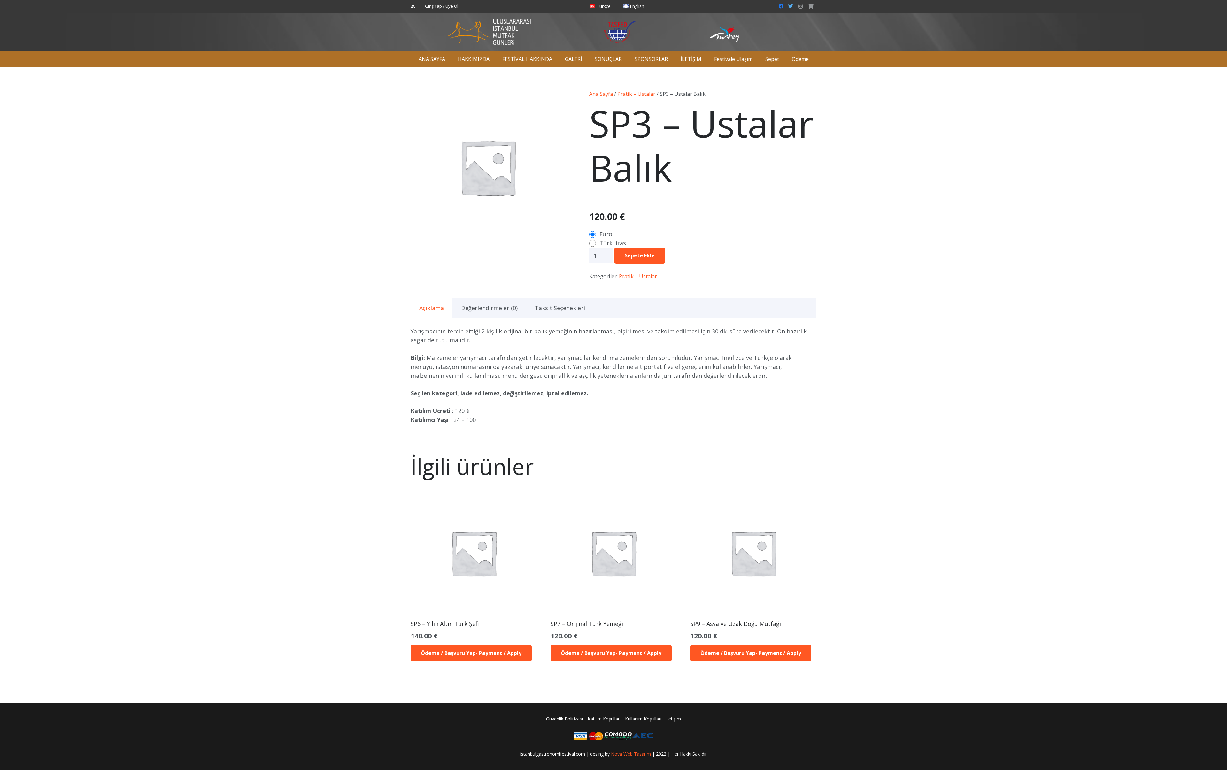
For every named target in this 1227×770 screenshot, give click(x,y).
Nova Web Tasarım (631, 754)
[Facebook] (781, 6)
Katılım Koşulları (604, 719)
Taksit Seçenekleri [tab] (560, 308)
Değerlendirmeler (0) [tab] (489, 308)
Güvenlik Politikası (564, 719)
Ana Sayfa (601, 93)
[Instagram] (800, 6)
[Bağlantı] (489, 32)
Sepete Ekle (640, 255)
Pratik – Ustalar (636, 93)
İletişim (673, 719)
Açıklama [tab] (431, 308)
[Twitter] (791, 6)
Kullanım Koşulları (643, 719)
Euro (605, 234)
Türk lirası (613, 243)
